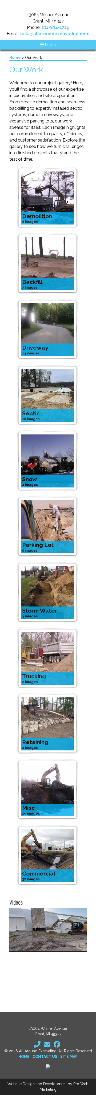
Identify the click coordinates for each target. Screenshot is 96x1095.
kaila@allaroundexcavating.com (54, 33)
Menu (50, 44)
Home (15, 57)
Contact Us (45, 1056)
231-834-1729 (55, 27)
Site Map (69, 1056)
